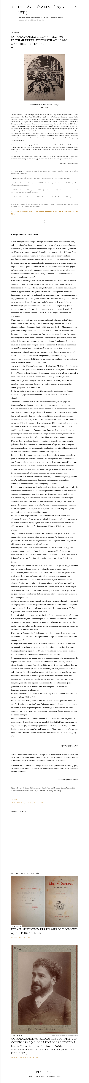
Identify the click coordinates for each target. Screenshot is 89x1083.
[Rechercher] (76, 6)
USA (28, 803)
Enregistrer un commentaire (28, 1057)
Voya (32, 803)
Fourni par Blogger (46, 1072)
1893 (18, 803)
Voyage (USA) (38, 803)
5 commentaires (24, 937)
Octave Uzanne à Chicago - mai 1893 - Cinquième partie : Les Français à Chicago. (43, 197)
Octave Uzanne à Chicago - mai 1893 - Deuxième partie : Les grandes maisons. (42, 178)
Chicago (23, 803)
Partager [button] (14, 799)
